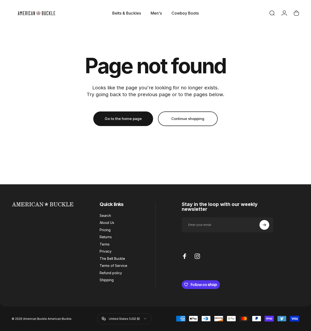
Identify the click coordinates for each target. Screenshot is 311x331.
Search (105, 215)
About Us (107, 223)
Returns (106, 237)
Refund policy (111, 273)
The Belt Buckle (112, 258)
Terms (105, 244)
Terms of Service (113, 265)
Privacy (106, 251)
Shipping (107, 280)
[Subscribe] (264, 225)
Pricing (105, 230)
